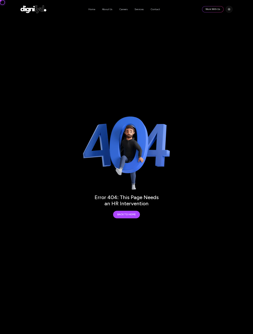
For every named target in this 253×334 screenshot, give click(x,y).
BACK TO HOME (126, 214)
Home (91, 9)
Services (139, 9)
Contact (155, 9)
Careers (123, 9)
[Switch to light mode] (229, 9)
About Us (107, 9)
